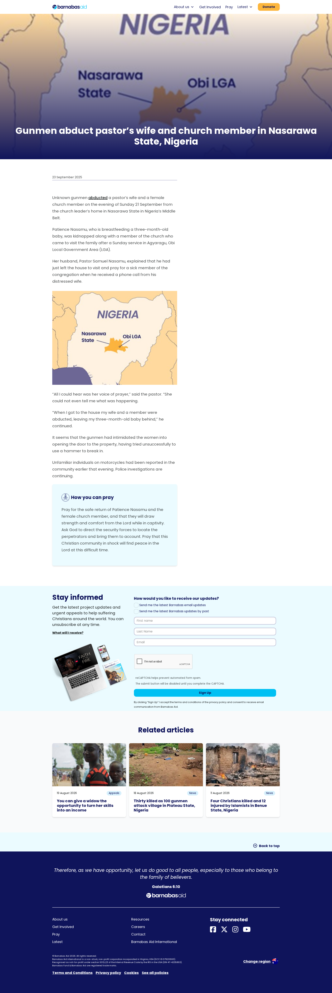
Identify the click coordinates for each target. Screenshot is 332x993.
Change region (257, 961)
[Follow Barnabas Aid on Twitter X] (224, 929)
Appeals (114, 793)
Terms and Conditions (72, 972)
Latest (57, 941)
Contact (138, 934)
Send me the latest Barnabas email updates (172, 605)
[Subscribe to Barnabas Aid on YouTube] (247, 929)
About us (60, 919)
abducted (98, 197)
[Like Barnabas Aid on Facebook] (213, 929)
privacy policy (218, 702)
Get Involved (210, 7)
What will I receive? (67, 633)
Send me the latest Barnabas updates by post (174, 611)
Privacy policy (108, 972)
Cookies (131, 972)
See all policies (155, 972)
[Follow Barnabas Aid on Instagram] (235, 929)
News (192, 793)
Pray (229, 7)
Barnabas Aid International (154, 941)
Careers (138, 926)
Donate (269, 7)
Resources (140, 919)
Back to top (266, 845)
